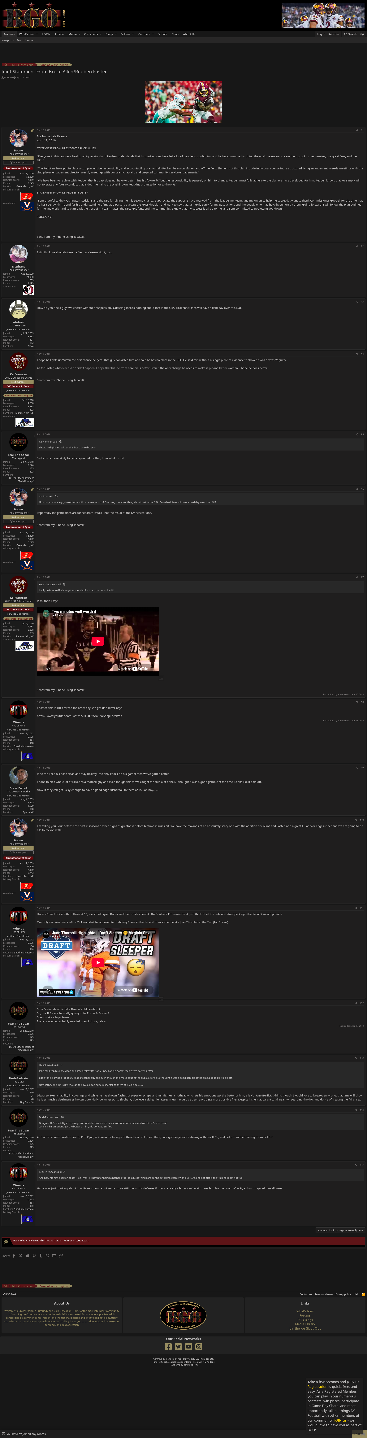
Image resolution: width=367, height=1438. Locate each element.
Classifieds (91, 34)
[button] (37, 34)
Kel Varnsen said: (48, 441)
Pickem (125, 34)
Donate (162, 34)
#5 (362, 434)
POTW (46, 34)
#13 (362, 1057)
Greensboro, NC (25, 186)
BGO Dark (10, 1294)
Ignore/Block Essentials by (183, 1361)
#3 (362, 301)
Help (356, 1294)
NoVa (31, 346)
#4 (362, 353)
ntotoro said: (46, 496)
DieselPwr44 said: (48, 1065)
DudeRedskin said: (49, 1117)
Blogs (109, 34)
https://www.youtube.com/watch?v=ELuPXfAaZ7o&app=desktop (79, 716)
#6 (362, 489)
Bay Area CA (27, 1102)
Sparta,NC (28, 812)
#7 (362, 577)
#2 (362, 246)
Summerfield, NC (24, 413)
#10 (362, 819)
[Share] (357, 130)
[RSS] (363, 1294)
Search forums (25, 40)
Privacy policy (343, 1294)
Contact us (306, 1294)
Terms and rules (324, 1294)
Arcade (59, 34)
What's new (26, 34)
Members (144, 34)
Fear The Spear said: (50, 584)
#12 (362, 1003)
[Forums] (5, 65)
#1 (362, 130)
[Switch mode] (362, 34)
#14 (362, 1110)
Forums (9, 34)
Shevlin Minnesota (24, 746)
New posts (8, 40)
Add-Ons (175, 1364)
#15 (362, 1164)
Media (72, 34)
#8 (362, 702)
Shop (175, 34)
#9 (362, 767)
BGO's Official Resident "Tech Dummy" (21, 479)
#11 (362, 908)
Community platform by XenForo (183, 1358)
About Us (189, 34)
